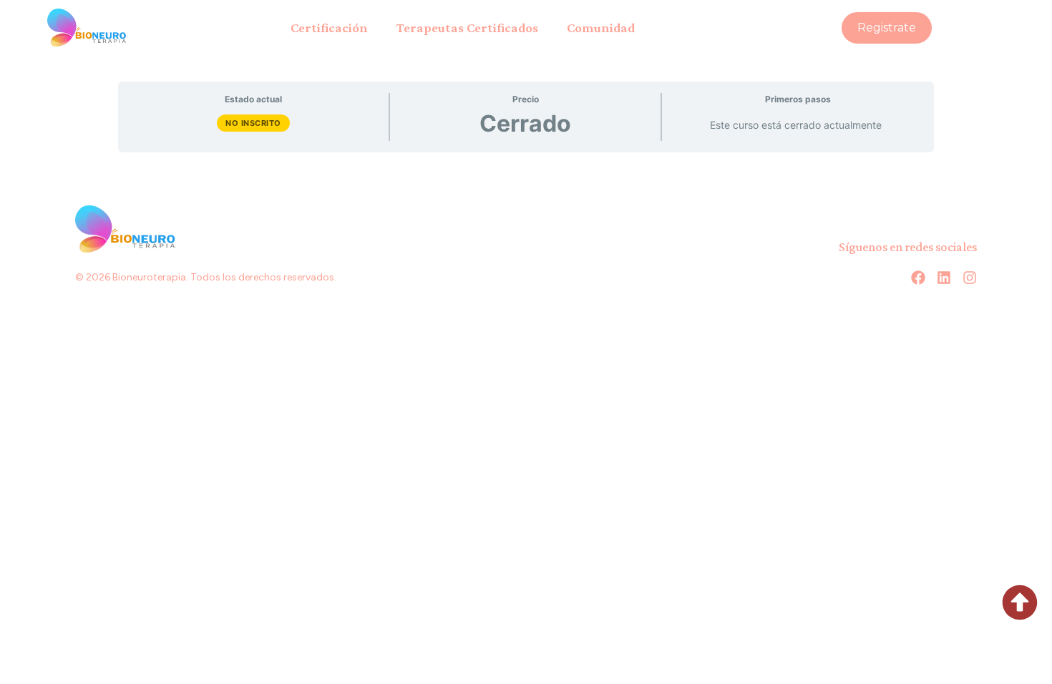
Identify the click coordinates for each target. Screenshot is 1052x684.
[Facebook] (918, 277)
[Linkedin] (944, 277)
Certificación (329, 27)
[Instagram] (970, 277)
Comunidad (601, 27)
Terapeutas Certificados (467, 27)
